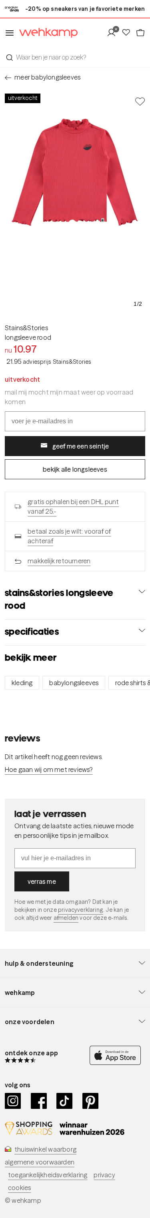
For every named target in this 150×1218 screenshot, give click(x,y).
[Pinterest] (90, 1101)
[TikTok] (64, 1101)
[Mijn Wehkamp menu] (113, 33)
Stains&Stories (26, 328)
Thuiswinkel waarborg (45, 1149)
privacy (104, 1175)
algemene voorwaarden (39, 1162)
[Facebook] (39, 1101)
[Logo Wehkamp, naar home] (46, 33)
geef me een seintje (80, 446)
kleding (22, 683)
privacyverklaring (80, 909)
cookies (19, 1188)
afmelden (66, 917)
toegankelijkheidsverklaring (47, 1175)
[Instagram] (13, 1101)
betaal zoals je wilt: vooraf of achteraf (69, 536)
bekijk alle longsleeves (75, 469)
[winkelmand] (140, 33)
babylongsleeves (73, 683)
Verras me (42, 881)
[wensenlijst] (128, 33)
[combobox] (75, 57)
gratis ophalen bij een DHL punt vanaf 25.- (73, 506)
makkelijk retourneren (59, 561)
